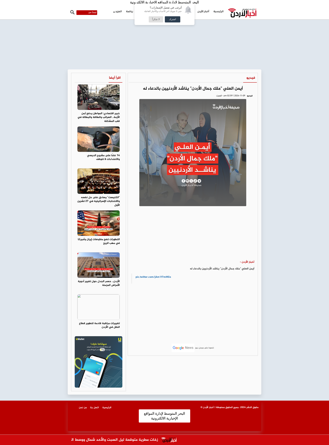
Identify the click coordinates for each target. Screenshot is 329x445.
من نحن (83, 408)
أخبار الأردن (203, 11)
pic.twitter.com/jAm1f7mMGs (153, 277)
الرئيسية (218, 11)
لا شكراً (156, 19)
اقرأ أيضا (115, 78)
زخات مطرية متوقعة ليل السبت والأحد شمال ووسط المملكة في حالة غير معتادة (100, 440)
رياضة (129, 11)
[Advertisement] (164, 26)
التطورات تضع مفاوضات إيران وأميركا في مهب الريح (99, 241)
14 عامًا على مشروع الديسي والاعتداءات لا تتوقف (103, 157)
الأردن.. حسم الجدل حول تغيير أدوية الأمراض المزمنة (99, 283)
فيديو (250, 78)
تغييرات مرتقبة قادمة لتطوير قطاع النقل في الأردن (99, 325)
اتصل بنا (94, 408)
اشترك (172, 19)
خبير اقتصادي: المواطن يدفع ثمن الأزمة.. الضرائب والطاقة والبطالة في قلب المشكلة (98, 117)
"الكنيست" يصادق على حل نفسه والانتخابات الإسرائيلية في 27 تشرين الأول (98, 201)
